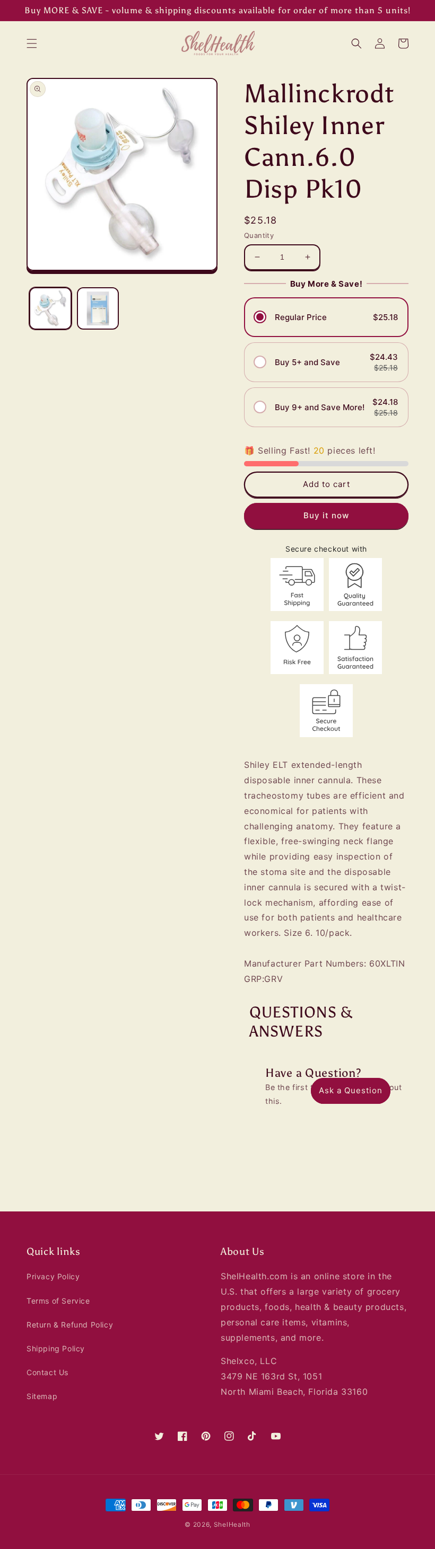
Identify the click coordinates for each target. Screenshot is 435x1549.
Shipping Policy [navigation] (56, 1348)
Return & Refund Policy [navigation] (70, 1324)
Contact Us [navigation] (47, 1372)
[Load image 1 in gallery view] (50, 308)
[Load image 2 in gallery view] (98, 308)
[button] (32, 43)
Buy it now (326, 515)
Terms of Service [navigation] (58, 1300)
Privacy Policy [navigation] (53, 1276)
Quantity (259, 235)
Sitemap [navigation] (42, 1396)
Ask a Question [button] (350, 1090)
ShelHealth (232, 1524)
